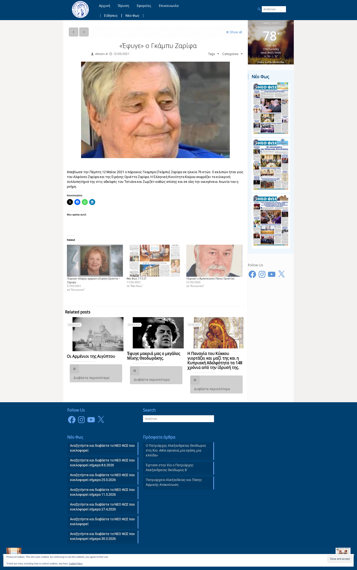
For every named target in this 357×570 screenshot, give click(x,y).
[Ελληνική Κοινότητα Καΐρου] (80, 9)
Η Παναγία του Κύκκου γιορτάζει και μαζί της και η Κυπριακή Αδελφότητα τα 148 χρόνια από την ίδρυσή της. (214, 360)
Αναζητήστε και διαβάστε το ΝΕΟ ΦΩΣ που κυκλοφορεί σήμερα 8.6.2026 (102, 462)
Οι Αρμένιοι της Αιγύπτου (91, 356)
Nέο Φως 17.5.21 (137, 278)
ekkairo (100, 54)
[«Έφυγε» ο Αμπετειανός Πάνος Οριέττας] (214, 261)
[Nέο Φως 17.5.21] (155, 261)
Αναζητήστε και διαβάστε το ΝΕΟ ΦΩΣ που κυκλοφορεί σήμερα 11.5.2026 (102, 492)
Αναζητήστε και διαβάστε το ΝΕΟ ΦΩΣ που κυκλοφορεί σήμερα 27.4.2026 (102, 506)
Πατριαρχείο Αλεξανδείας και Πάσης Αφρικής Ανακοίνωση (174, 482)
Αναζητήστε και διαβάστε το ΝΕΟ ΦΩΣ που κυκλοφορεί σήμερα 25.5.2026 (102, 477)
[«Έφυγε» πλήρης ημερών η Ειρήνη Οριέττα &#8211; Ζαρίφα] (95, 261)
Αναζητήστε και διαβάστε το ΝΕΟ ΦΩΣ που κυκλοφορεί (102, 521)
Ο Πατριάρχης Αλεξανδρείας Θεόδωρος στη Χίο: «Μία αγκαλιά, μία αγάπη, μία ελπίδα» (176, 450)
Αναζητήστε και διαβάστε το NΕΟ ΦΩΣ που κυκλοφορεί (102, 448)
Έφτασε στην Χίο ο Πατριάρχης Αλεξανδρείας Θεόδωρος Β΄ (170, 467)
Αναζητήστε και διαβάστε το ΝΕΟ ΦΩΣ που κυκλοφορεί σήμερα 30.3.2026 (102, 536)
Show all (236, 32)
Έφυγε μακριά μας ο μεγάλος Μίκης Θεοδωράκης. (153, 356)
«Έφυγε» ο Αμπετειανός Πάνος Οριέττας (210, 278)
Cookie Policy (76, 563)
